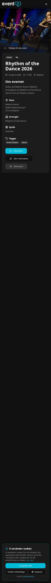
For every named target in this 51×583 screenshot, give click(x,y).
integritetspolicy (28, 576)
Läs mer (30, 560)
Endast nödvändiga (16, 572)
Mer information (21, 158)
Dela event (18, 166)
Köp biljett (18, 151)
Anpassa (38, 572)
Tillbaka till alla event (17, 48)
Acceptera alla (25, 565)
